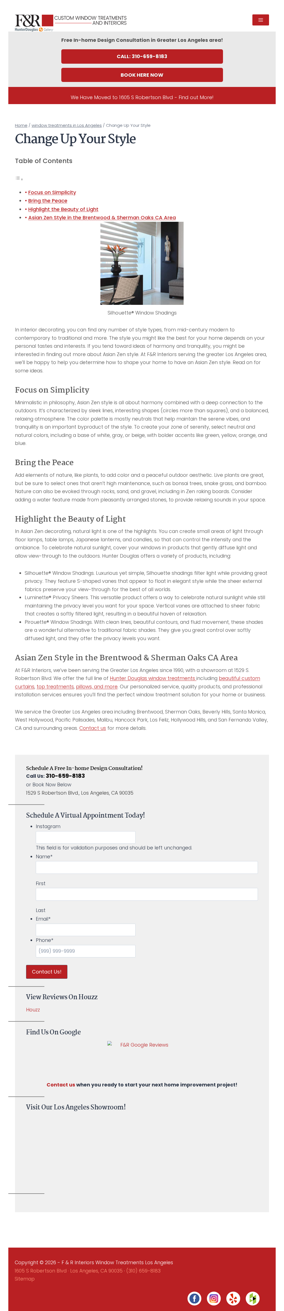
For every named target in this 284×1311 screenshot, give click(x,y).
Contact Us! (47, 971)
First (40, 883)
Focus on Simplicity (52, 192)
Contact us (92, 728)
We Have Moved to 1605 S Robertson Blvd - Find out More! (142, 97)
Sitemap (25, 1279)
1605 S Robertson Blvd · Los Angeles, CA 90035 (69, 1271)
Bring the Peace (47, 200)
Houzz (33, 1009)
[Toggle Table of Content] (19, 179)
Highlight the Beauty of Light (63, 209)
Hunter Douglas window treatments (153, 678)
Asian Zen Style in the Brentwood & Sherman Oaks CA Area (102, 217)
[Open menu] (260, 19)
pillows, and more (97, 686)
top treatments (55, 686)
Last (40, 910)
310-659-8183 (65, 776)
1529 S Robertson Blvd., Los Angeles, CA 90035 (79, 793)
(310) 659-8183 (143, 1271)
